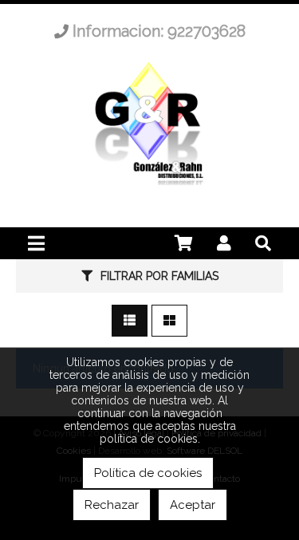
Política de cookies (148, 473)
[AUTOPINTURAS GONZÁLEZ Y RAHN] (150, 188)
